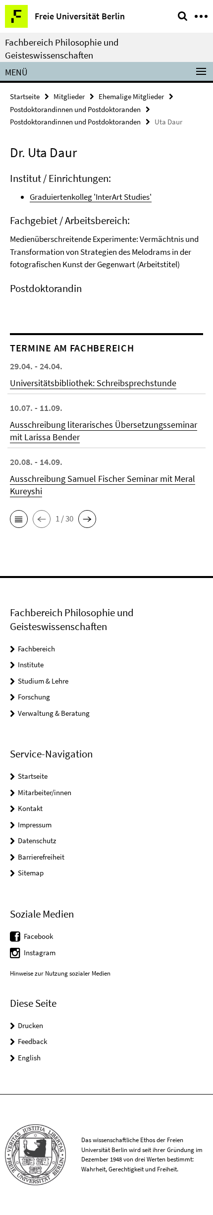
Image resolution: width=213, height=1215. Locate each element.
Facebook (38, 936)
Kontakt (30, 808)
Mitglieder (69, 96)
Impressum (35, 824)
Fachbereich (36, 648)
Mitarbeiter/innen (44, 792)
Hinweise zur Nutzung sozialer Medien (60, 973)
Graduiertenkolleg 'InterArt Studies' (91, 196)
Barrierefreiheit (41, 857)
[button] (19, 519)
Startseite (25, 96)
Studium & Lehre (43, 681)
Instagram (39, 952)
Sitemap (31, 872)
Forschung (34, 696)
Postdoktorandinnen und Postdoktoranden (75, 109)
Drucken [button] (30, 1025)
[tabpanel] (106, 236)
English (29, 1057)
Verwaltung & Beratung (54, 713)
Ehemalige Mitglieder (131, 96)
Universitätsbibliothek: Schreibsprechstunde (93, 383)
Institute (31, 664)
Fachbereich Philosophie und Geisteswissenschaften (62, 48)
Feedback (32, 1041)
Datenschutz (37, 840)
